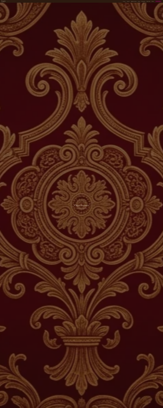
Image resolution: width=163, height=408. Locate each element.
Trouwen (124, 1)
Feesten (139, 1)
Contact (153, 1)
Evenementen (143, 1)
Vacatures (128, 1)
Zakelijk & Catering (133, 1)
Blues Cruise (148, 1)
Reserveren (158, 1)
